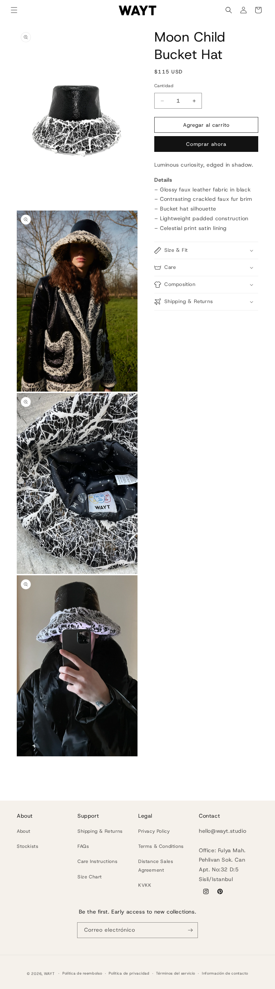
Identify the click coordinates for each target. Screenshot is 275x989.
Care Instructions (97, 861)
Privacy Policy (154, 831)
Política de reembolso (82, 973)
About (24, 831)
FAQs (83, 846)
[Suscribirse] (190, 930)
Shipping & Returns (100, 831)
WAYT (50, 973)
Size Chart (89, 877)
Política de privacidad (129, 973)
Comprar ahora (206, 144)
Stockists (27, 846)
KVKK (144, 885)
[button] (14, 10)
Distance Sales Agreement (155, 865)
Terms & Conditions (161, 846)
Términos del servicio (175, 973)
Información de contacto (225, 973)
